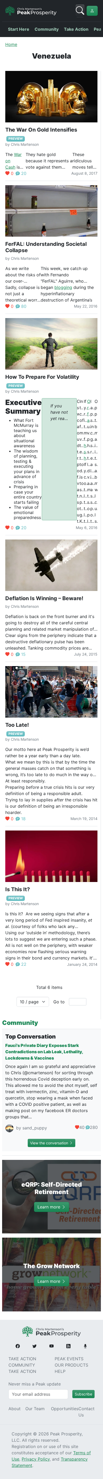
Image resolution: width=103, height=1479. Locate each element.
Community (47, 29)
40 (82, 1127)
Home (11, 44)
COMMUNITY (21, 1365)
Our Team (35, 1408)
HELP (60, 1371)
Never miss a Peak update (34, 1384)
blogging (63, 287)
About (14, 1408)
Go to (59, 1001)
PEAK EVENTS (69, 1358)
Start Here (18, 29)
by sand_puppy (31, 1127)
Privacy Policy (36, 1459)
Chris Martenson (25, 144)
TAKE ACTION (22, 1358)
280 (94, 1127)
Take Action (76, 29)
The (9, 154)
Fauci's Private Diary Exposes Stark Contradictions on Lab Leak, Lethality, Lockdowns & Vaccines (44, 1052)
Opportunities (64, 1408)
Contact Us (86, 1412)
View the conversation (49, 1143)
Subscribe (83, 1394)
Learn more (50, 1207)
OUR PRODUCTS (71, 1365)
